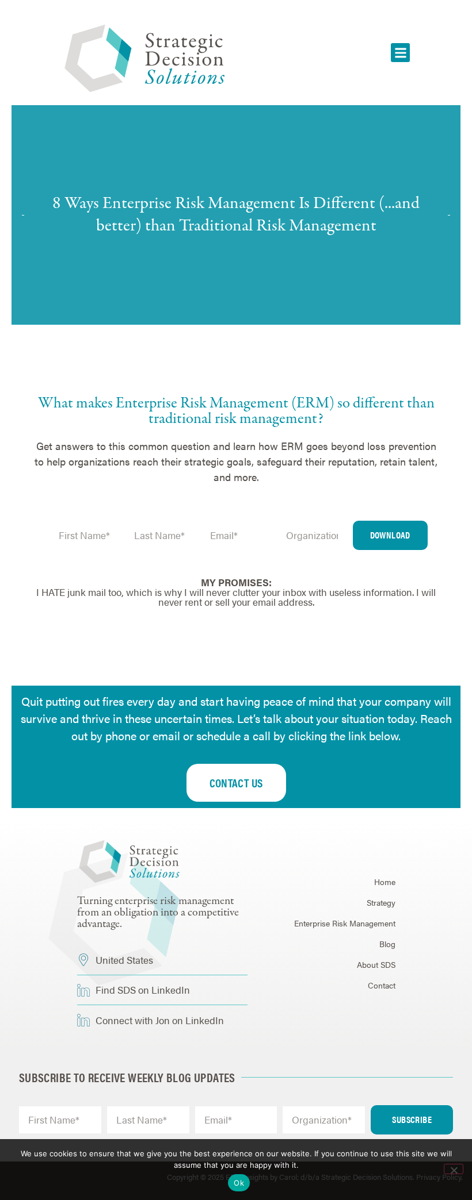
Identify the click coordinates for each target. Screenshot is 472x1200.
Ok (239, 1182)
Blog (387, 943)
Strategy (381, 902)
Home (384, 881)
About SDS (376, 964)
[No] (453, 1169)
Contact (381, 985)
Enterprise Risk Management (344, 923)
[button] (400, 52)
